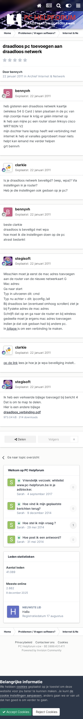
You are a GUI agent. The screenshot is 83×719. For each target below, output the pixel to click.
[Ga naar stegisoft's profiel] (8, 261)
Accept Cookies (17, 712)
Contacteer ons (44, 642)
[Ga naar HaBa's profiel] (13, 612)
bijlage (11, 328)
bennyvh (16, 72)
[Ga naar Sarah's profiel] (11, 482)
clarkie (21, 165)
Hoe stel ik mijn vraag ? (39, 523)
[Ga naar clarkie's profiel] (8, 167)
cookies (22, 686)
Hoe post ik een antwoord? (42, 537)
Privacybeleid (23, 642)
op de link (11, 363)
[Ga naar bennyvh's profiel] (8, 93)
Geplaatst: (33, 96)
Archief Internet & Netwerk (46, 76)
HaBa (25, 611)
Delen (21, 439)
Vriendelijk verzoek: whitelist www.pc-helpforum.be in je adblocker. (40, 485)
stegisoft (23, 258)
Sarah (21, 494)
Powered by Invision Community (42, 650)
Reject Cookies (46, 712)
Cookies (63, 642)
